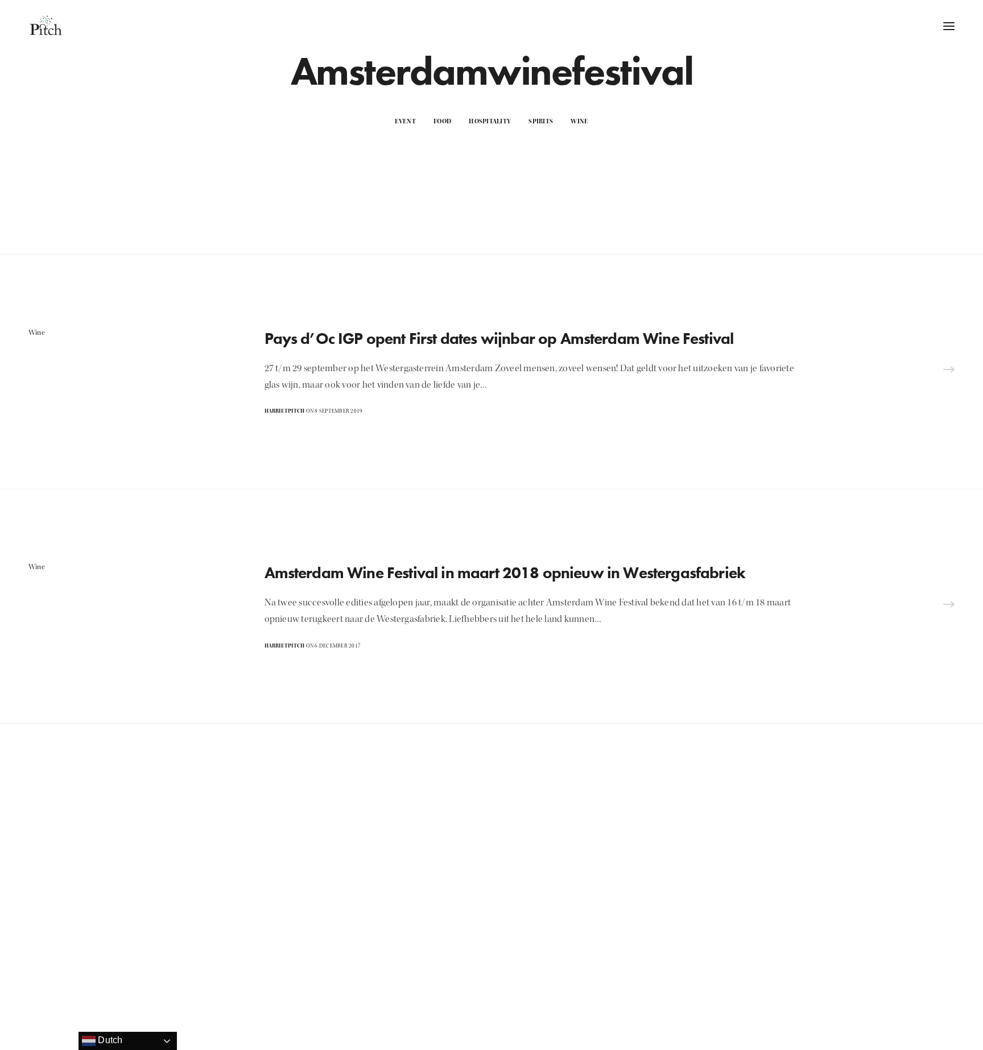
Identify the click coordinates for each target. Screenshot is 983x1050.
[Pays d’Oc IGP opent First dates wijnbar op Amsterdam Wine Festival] (949, 371)
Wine (579, 121)
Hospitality (490, 121)
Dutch (109, 1040)
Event (405, 121)
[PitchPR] (45, 26)
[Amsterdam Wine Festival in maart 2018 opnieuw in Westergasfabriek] (949, 606)
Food (442, 121)
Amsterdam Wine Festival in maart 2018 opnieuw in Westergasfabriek (505, 573)
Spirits (540, 121)
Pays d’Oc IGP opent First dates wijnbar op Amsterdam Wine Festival (499, 338)
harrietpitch (285, 411)
